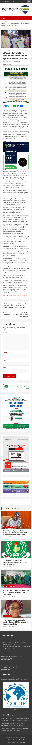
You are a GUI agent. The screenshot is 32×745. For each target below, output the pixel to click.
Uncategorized (7, 616)
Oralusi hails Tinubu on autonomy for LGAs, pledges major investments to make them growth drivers (15, 314)
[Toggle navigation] (3, 18)
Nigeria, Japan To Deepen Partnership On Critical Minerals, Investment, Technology (16, 592)
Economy (12, 526)
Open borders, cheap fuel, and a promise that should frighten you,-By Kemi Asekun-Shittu (15, 622)
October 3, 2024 (7, 61)
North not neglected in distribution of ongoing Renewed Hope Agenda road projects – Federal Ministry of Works (15, 305)
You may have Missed (10, 508)
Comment (6, 332)
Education (6, 556)
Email (4, 360)
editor (14, 537)
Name (5, 352)
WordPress (21, 742)
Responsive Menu (29, 1)
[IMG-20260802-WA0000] (16, 143)
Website (5, 367)
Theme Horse (23, 740)
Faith (4, 50)
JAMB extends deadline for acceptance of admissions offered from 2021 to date (15, 562)
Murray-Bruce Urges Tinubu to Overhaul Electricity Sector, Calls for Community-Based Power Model (15, 533)
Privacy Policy (7, 740)
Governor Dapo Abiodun (15, 295)
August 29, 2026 (7, 537)
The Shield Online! (20, 738)
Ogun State (25, 295)
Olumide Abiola (16, 61)
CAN (7, 295)
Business (5, 526)
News (8, 50)
